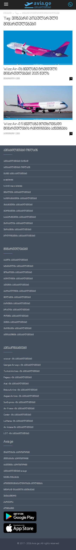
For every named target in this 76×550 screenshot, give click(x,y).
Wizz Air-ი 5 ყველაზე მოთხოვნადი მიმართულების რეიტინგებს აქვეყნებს (35, 126)
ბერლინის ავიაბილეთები (18, 278)
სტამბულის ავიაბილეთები (18, 266)
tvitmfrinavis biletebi (13, 186)
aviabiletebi (8, 180)
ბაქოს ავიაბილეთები (16, 260)
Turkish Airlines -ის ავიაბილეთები (22, 371)
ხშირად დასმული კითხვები (19, 489)
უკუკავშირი (10, 496)
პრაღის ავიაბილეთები (17, 310)
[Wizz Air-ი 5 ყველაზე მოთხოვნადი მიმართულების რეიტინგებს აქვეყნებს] (38, 103)
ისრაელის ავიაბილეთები (18, 223)
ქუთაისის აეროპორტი (16, 458)
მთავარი (8, 13)
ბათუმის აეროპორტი (15, 465)
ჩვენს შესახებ (11, 477)
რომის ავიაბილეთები (16, 316)
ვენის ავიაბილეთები (15, 322)
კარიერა (8, 502)
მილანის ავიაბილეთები (17, 297)
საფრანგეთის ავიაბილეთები (20, 198)
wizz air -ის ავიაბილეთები (18, 359)
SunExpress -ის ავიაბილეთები (19, 402)
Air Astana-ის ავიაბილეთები (18, 427)
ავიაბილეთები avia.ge (15, 471)
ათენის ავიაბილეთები (16, 285)
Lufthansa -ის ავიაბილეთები (18, 421)
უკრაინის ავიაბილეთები (17, 229)
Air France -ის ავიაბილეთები (19, 408)
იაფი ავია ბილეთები (15, 173)
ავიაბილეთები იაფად (16, 161)
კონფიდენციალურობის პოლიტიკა (23, 483)
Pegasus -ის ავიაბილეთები (18, 377)
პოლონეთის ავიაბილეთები (19, 236)
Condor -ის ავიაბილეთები (17, 415)
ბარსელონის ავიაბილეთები (20, 291)
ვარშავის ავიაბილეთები (17, 328)
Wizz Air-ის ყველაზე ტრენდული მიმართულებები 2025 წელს (30, 71)
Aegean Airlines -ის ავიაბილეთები (21, 396)
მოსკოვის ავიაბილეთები (18, 272)
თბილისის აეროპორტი (17, 452)
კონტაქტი (9, 508)
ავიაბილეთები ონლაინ (17, 167)
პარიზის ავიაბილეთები (17, 303)
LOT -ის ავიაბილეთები (16, 433)
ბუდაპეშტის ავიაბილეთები (19, 334)
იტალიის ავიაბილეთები (17, 192)
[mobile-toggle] (6, 5)
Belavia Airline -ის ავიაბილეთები (20, 390)
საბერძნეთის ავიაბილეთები (20, 217)
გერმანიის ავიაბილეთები (18, 211)
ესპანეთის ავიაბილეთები (18, 205)
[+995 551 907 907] (72, 5)
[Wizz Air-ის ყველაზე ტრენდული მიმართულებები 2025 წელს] (38, 48)
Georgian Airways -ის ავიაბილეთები (22, 365)
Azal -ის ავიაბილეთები (16, 384)
